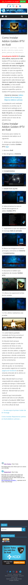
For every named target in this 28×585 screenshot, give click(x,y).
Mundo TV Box (14, 577)
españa (16, 50)
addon (4, 50)
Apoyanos (21, 575)
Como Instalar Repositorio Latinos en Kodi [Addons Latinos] (14, 418)
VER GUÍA (23, 1)
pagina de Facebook (9, 371)
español (21, 50)
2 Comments (21, 47)
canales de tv (10, 50)
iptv (14, 52)
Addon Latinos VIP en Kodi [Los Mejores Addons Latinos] (13, 97)
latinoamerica (18, 52)
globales (4, 52)
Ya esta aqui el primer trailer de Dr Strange (14, 411)
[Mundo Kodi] (2, 16)
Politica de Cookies (17, 574)
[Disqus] (14, 440)
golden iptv (9, 52)
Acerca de (9, 574)
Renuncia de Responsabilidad (11, 575)
